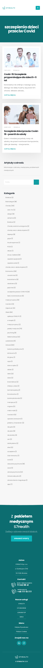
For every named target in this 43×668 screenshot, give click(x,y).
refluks (9, 251)
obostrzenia (11, 283)
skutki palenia (11, 443)
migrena (10, 406)
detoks (9, 370)
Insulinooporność (12, 243)
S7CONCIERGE (21, 608)
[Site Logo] (8, 7)
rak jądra (10, 427)
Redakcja (16, 70)
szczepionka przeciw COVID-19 (17, 292)
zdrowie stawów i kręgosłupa (16, 480)
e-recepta (10, 320)
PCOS (9, 247)
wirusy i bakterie (12, 255)
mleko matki (11, 410)
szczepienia (11, 451)
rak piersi (10, 431)
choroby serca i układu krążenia (17, 230)
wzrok (9, 460)
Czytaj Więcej (10, 95)
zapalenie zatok (12, 263)
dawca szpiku (11, 365)
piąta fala (10, 288)
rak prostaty (11, 435)
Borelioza (8, 197)
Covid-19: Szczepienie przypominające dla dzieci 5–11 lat (20, 77)
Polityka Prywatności (21, 627)
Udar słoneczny (12, 456)
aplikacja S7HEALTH (13, 316)
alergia (9, 214)
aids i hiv (10, 210)
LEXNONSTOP (21, 612)
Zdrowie (8, 345)
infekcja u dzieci (12, 386)
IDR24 (21, 617)
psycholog (10, 333)
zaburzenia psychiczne (14, 464)
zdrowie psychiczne (13, 472)
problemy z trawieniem (14, 423)
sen (8, 439)
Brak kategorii (10, 202)
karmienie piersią (12, 390)
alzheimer (10, 218)
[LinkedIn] (19, 643)
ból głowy (10, 357)
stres (8, 447)
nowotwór (9, 304)
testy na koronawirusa (14, 296)
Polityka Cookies (21, 631)
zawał (9, 468)
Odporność (9, 308)
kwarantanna (11, 279)
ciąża (9, 361)
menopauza (11, 402)
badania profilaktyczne (14, 349)
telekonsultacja (12, 337)
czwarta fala (11, 275)
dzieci (9, 378)
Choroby (8, 206)
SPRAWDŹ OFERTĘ (21, 538)
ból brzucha (11, 353)
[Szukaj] (36, 182)
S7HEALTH (21, 604)
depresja (10, 234)
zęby (8, 484)
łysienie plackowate (13, 398)
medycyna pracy (11, 300)
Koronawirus (9, 271)
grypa (9, 238)
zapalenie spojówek (13, 259)
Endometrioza (11, 382)
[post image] (21, 57)
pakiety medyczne (13, 329)
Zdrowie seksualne (13, 476)
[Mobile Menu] (38, 8)
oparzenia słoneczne (14, 419)
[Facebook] (24, 643)
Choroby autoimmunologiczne (17, 226)
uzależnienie (9, 341)
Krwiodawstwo (12, 394)
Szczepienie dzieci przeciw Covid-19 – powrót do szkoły (21, 133)
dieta (9, 374)
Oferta (7, 312)
